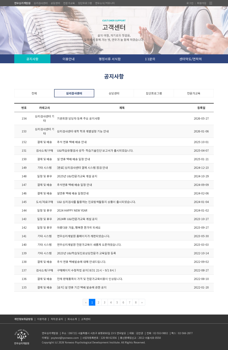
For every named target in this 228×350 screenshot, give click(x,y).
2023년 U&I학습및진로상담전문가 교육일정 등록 (86, 253)
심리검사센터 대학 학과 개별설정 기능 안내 (83, 131)
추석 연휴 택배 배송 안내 (72, 142)
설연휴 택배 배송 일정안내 (73, 193)
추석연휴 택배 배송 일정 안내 (74, 184)
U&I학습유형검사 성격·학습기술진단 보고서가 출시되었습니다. (95, 150)
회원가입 (201, 3)
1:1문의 (150, 58)
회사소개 (72, 319)
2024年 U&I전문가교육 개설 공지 (77, 219)
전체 (34, 93)
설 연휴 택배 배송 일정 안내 (73, 159)
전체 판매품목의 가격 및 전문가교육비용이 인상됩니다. (90, 279)
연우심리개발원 (22, 3)
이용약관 (41, 319)
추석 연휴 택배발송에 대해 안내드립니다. (81, 261)
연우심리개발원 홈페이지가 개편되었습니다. (83, 236)
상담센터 (55, 3)
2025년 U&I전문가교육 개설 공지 (77, 176)
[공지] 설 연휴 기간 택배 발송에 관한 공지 (82, 287)
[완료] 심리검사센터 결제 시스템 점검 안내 (82, 167)
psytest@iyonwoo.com (65, 337)
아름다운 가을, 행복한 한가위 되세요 (79, 227)
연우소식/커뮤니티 (105, 3)
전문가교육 (69, 3)
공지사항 (32, 58)
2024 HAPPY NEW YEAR (72, 210)
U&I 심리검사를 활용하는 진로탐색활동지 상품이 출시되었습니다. (96, 202)
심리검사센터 (41, 3)
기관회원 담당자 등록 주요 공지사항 (78, 118)
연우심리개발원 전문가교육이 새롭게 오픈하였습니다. (89, 244)
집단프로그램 (85, 3)
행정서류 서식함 (110, 58)
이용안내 (69, 58)
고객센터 (85, 319)
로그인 (189, 3)
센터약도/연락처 (190, 58)
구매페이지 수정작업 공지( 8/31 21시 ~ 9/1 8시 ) (86, 270)
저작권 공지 (57, 319)
